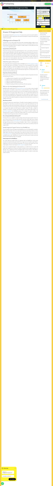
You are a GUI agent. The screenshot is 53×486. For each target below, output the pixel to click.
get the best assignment (7, 111)
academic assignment (21, 144)
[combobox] (38, 20)
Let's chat (11, 479)
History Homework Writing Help (45, 50)
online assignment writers (7, 133)
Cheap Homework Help (43, 33)
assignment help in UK (17, 34)
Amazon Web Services (17, 120)
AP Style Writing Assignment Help (45, 55)
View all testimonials (44, 99)
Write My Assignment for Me (44, 38)
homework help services (20, 88)
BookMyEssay (5, 29)
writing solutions (5, 46)
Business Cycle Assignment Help (45, 57)
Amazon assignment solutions (33, 63)
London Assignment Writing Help (45, 36)
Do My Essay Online (43, 34)
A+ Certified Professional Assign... (45, 39)
